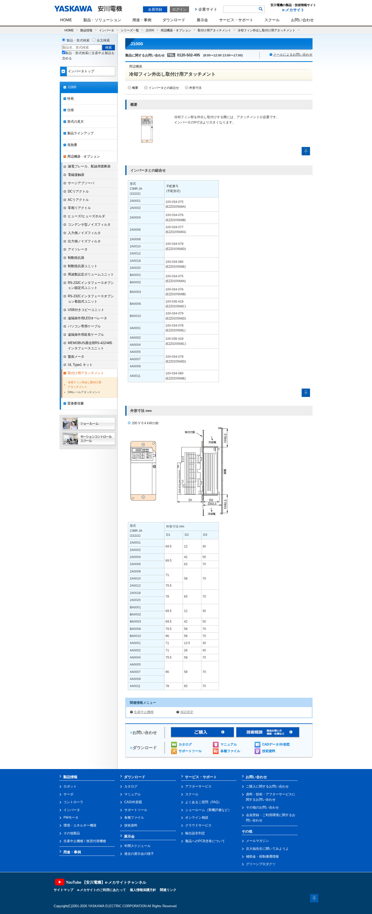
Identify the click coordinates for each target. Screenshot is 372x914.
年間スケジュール (137, 846)
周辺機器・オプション (176, 30)
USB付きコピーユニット (86, 310)
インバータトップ (81, 71)
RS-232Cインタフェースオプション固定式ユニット (91, 285)
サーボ (68, 794)
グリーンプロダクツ (261, 864)
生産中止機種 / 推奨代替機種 (85, 841)
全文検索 (103, 40)
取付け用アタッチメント (214, 30)
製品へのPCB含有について (205, 841)
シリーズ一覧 (130, 30)
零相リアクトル (79, 208)
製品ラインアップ (80, 133)
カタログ (185, 744)
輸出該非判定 (195, 833)
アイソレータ (78, 249)
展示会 (202, 20)
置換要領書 (75, 403)
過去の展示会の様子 (139, 854)
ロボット (70, 786)
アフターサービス (198, 786)
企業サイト (207, 9)
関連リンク (168, 890)
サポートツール (190, 751)
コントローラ (73, 802)
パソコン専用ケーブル (84, 326)
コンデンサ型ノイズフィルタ (89, 224)
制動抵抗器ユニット (82, 266)
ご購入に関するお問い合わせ (267, 786)
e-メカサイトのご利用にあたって (101, 890)
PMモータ (71, 817)
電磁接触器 (76, 175)
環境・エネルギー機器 (80, 825)
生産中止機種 (144, 712)
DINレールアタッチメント (84, 392)
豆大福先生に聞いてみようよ (267, 849)
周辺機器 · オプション (83, 156)
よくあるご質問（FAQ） (203, 802)
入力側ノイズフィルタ (84, 233)
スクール (272, 20)
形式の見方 (75, 121)
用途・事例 (141, 20)
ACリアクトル (78, 200)
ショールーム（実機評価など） (208, 810)
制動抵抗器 (76, 258)
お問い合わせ (302, 20)
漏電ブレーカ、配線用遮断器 (89, 166)
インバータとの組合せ (164, 88)
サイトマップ (63, 890)
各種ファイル (230, 751)
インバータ (106, 30)
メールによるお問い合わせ (293, 54)
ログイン (179, 9)
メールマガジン (257, 841)
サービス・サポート (236, 20)
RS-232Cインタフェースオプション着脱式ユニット (91, 298)
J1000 (150, 30)
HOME (66, 20)
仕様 (70, 110)
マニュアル (228, 744)
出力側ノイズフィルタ (84, 241)
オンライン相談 (196, 817)
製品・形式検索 (78, 40)
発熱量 (72, 145)
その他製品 (72, 833)
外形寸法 (195, 88)
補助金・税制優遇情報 (262, 856)
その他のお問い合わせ (262, 807)
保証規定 (186, 712)
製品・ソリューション (102, 20)
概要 (135, 88)
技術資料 (268, 751)
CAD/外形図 (133, 802)
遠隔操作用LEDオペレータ (87, 318)
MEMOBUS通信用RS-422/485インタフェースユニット (90, 345)
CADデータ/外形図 (276, 744)
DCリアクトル (78, 191)
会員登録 (155, 9)
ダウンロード (173, 20)
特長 (70, 98)
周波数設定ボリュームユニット (91, 274)
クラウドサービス (198, 825)
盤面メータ (76, 356)
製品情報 (86, 30)
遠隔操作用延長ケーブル (86, 334)
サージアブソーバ (81, 183)
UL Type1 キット (80, 365)
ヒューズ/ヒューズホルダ (86, 216)
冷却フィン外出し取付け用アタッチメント (266, 30)
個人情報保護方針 (143, 890)
